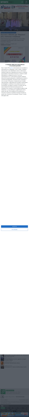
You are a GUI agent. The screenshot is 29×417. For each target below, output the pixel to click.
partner (11, 67)
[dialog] (14, 208)
